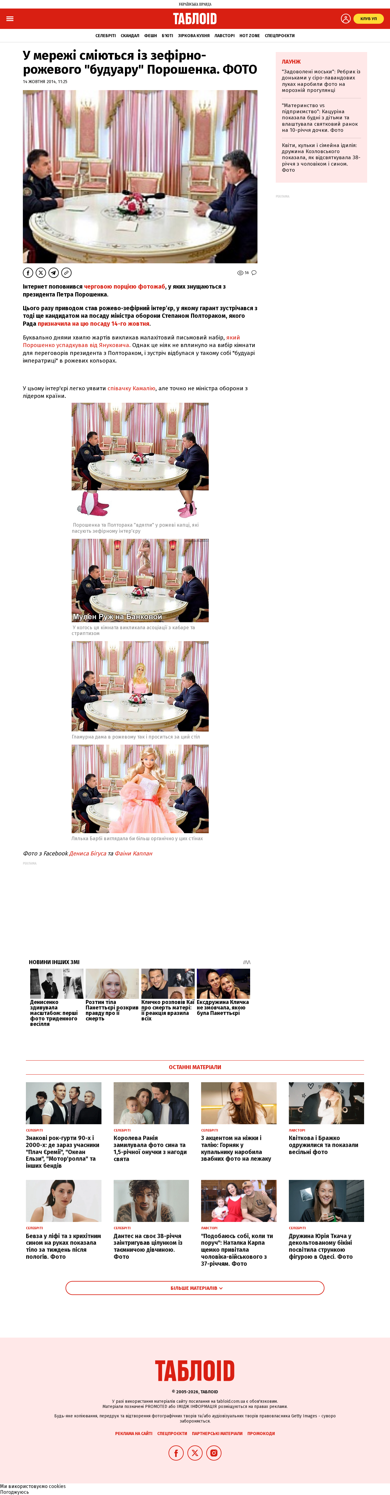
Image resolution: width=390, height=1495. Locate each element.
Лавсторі (224, 35)
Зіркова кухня (194, 35)
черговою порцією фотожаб (124, 286)
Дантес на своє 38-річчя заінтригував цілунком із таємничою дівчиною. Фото (148, 1246)
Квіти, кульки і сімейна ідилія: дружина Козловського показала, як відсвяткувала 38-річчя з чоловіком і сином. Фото (321, 158)
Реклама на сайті (133, 1433)
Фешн (150, 35)
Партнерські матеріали (217, 1433)
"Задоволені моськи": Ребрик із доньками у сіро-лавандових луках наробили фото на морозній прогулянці (321, 80)
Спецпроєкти (280, 35)
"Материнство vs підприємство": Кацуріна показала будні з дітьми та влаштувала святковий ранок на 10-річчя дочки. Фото (320, 118)
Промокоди (261, 1433)
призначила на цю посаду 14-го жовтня (93, 323)
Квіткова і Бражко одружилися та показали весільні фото (323, 1145)
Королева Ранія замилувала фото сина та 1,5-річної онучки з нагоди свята (150, 1148)
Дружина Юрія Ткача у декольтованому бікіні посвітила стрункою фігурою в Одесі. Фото (321, 1246)
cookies (57, 1486)
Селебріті (105, 35)
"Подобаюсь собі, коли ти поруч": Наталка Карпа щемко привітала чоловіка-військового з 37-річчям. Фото (237, 1250)
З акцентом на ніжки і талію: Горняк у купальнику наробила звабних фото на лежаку (236, 1148)
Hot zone (249, 35)
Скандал (130, 35)
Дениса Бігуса (87, 853)
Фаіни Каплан (133, 853)
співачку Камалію (130, 388)
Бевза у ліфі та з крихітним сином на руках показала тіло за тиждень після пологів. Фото (63, 1246)
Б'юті (167, 35)
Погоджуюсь (14, 1492)
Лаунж (291, 61)
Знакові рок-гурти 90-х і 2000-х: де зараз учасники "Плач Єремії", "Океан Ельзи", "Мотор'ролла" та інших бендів (62, 1152)
